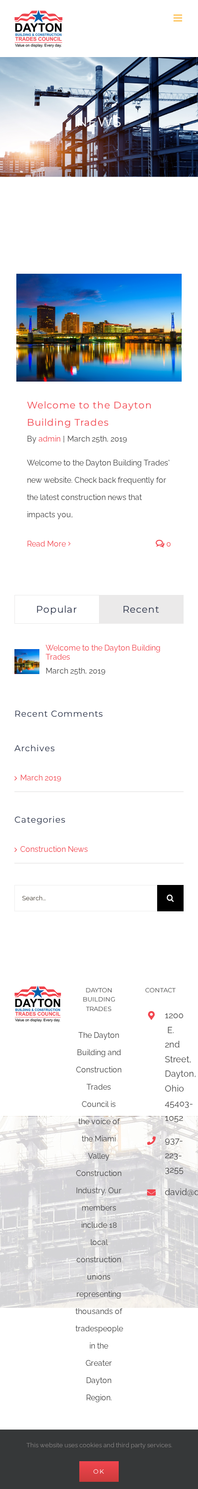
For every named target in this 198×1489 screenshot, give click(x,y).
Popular (56, 609)
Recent (141, 609)
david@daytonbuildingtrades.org (170, 1192)
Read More (46, 543)
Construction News (54, 849)
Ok (99, 1471)
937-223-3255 (170, 1155)
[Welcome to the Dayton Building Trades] (26, 657)
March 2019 (40, 777)
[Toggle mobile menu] (178, 18)
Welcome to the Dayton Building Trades (103, 652)
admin (49, 438)
